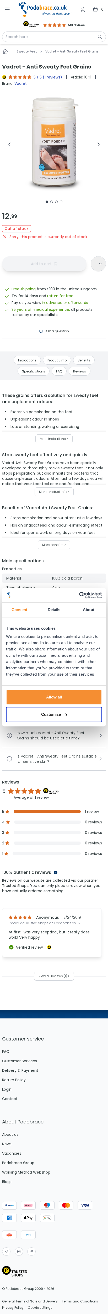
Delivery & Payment (20, 1070)
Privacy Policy (13, 1308)
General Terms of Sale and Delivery (30, 1301)
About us (10, 1134)
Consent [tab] (19, 609)
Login (7, 1089)
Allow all (54, 697)
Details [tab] (54, 609)
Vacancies (11, 1153)
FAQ (5, 1051)
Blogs (7, 1181)
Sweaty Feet (27, 51)
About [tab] (88, 609)
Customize (51, 714)
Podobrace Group (18, 1162)
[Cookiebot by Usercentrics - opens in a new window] (79, 595)
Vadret (20, 83)
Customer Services (19, 1061)
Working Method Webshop (26, 1172)
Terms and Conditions (80, 1301)
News (7, 1144)
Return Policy (14, 1079)
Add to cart (41, 263)
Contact (10, 1098)
